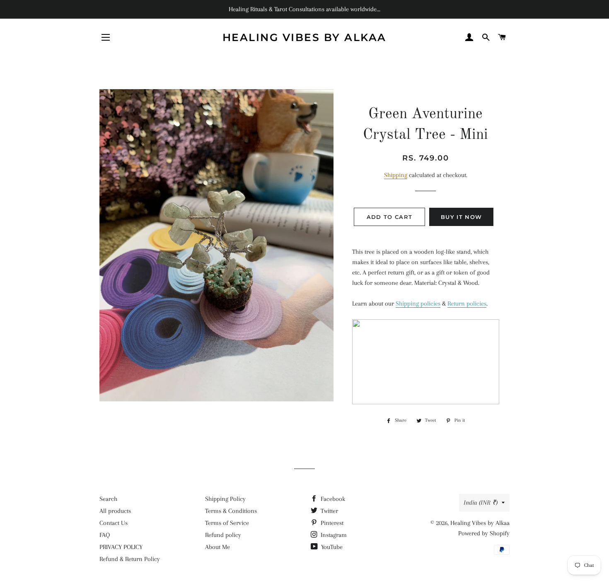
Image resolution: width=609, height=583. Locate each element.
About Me (217, 547)
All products (115, 511)
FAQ (104, 535)
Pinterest (331, 523)
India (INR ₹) (481, 502)
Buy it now (461, 217)
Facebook (332, 499)
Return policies (466, 303)
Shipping (395, 175)
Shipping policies (418, 303)
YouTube (331, 547)
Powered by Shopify (484, 533)
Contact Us (113, 523)
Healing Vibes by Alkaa (304, 37)
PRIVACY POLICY (121, 547)
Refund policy (223, 535)
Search (108, 499)
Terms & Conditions (231, 511)
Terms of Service (227, 523)
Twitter (328, 511)
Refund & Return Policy (129, 559)
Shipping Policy (225, 499)
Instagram (333, 535)
